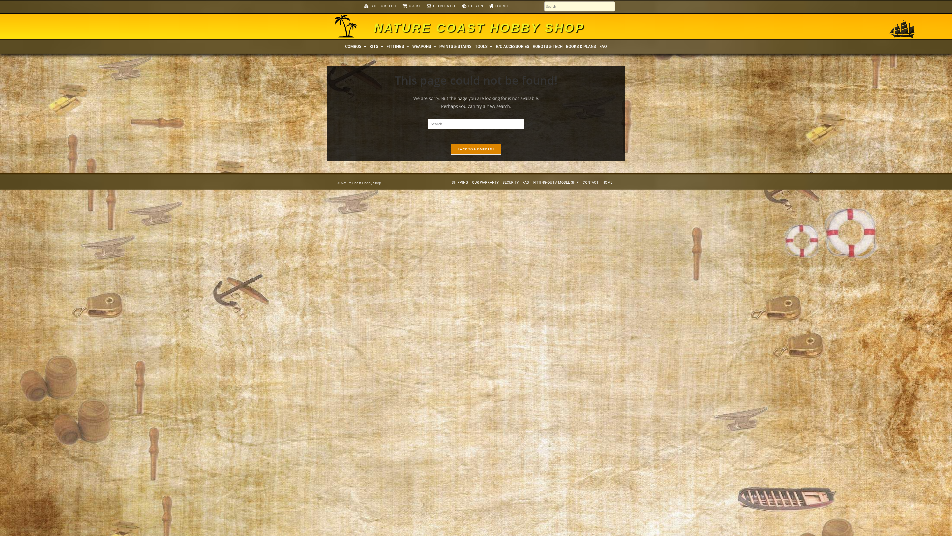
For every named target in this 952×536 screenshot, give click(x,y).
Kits (374, 46)
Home (607, 182)
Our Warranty (485, 182)
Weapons (421, 46)
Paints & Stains (455, 46)
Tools (481, 46)
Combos (353, 46)
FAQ (603, 46)
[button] (355, 46)
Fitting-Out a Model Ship (556, 182)
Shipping (460, 182)
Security (511, 182)
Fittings (395, 46)
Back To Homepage (476, 149)
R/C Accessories (512, 46)
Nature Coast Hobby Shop (479, 27)
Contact (590, 182)
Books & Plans (581, 46)
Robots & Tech (548, 46)
